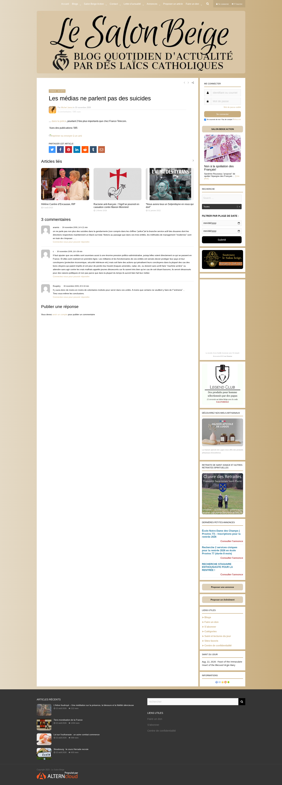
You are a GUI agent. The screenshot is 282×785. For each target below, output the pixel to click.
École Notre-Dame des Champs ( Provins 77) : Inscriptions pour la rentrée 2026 (221, 533)
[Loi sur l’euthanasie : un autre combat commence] (44, 744)
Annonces (152, 4)
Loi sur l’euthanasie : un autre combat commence (77, 734)
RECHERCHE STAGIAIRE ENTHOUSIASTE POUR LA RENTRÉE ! (217, 567)
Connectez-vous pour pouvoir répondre (71, 242)
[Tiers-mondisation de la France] (44, 729)
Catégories (210, 631)
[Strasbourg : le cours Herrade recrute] (44, 758)
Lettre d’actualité (132, 4)
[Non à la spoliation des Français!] (222, 161)
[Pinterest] (68, 149)
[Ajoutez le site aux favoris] (222, 682)
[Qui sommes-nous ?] (216, 682)
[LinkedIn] (76, 149)
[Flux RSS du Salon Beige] (225, 682)
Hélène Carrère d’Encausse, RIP (58, 204)
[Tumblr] (93, 149)
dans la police (59, 121)
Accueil (65, 4)
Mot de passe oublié (232, 107)
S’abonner (210, 627)
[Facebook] (60, 149)
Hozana (229, 356)
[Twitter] (52, 149)
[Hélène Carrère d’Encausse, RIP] (65, 199)
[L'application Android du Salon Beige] (228, 682)
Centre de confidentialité (218, 645)
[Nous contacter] (219, 682)
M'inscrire (237, 119)
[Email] (101, 149)
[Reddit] (85, 149)
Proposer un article (173, 4)
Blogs (75, 4)
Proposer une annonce (222, 587)
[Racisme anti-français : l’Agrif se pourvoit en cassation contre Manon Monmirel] (118, 199)
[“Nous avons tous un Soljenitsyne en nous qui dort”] (170, 199)
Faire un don (211, 622)
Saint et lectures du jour (217, 636)
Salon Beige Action (94, 4)
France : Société (57, 91)
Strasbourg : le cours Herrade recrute (71, 749)
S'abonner (153, 724)
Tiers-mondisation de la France (68, 720)
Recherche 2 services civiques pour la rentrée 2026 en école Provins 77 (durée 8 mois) (219, 550)
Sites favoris (211, 641)
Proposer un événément (223, 600)
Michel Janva (66, 107)
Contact (114, 4)
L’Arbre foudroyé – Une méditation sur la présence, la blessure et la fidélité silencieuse (94, 705)
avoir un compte (59, 314)
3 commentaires (64, 112)
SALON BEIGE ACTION (222, 129)
